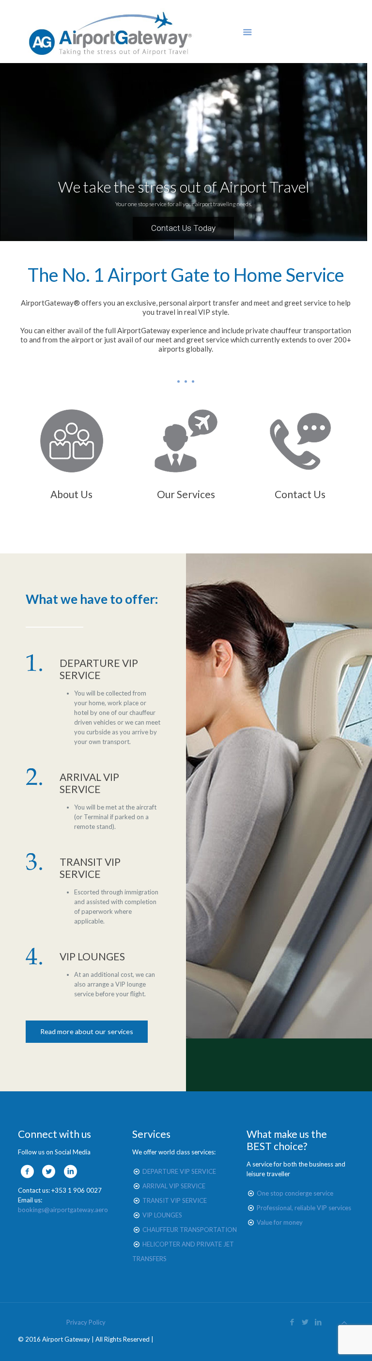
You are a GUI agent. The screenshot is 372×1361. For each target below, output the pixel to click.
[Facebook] (292, 1321)
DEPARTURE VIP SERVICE (179, 1171)
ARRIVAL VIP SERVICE (173, 1186)
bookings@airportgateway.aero (63, 1210)
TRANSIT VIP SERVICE (174, 1200)
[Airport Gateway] (111, 31)
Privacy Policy (86, 1322)
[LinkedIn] (318, 1321)
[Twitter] (305, 1321)
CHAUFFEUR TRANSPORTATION (189, 1229)
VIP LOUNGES (162, 1215)
